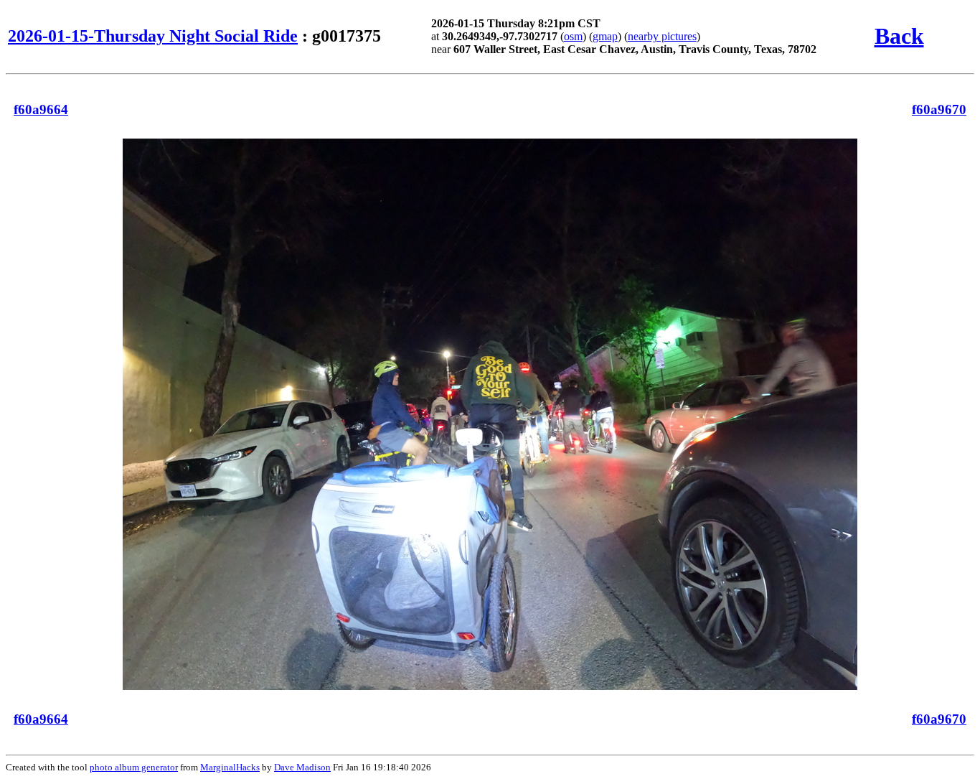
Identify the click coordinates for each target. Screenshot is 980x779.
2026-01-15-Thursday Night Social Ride (153, 36)
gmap (605, 36)
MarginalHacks (230, 767)
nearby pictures (662, 36)
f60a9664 (41, 109)
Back (899, 36)
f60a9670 (939, 109)
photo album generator (134, 767)
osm (573, 36)
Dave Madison (302, 767)
